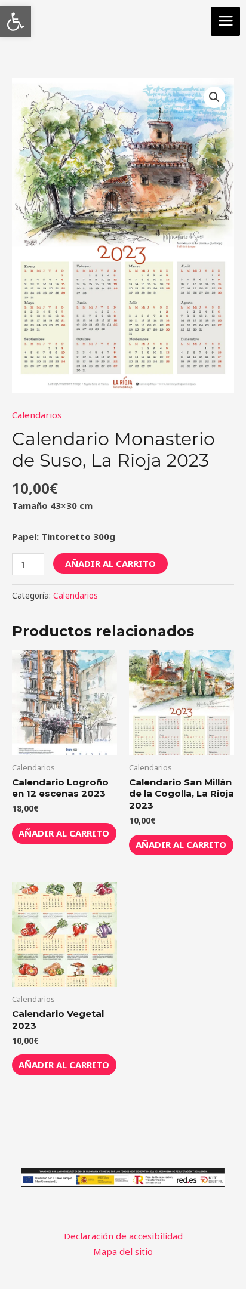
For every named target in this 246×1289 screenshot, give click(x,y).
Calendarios (36, 415)
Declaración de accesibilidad (123, 1236)
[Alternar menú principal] (225, 21)
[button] (15, 21)
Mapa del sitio (123, 1251)
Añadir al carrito (110, 563)
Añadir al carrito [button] (64, 833)
